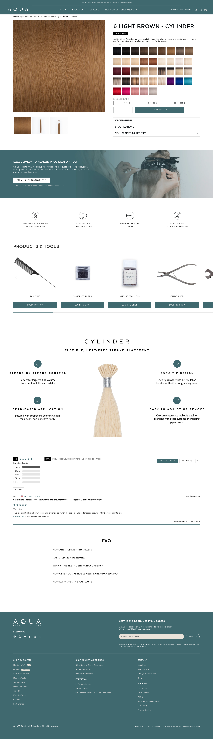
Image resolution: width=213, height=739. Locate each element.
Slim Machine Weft (21, 674)
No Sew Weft (19, 665)
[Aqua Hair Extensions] (18, 9)
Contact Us (142, 689)
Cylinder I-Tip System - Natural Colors (37, 17)
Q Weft (16, 669)
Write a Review (167, 461)
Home (16, 17)
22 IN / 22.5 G (179, 103)
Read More (117, 44)
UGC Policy (142, 706)
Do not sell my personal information (186, 726)
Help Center (143, 693)
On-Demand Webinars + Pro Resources (93, 693)
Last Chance (18, 704)
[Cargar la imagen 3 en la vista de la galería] (59, 125)
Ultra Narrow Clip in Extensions (89, 665)
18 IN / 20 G (152, 103)
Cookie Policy (167, 726)
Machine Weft (19, 678)
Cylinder (17, 700)
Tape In (16, 691)
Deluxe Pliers (177, 296)
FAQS (140, 697)
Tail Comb (35, 296)
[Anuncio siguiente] (206, 3)
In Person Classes (83, 684)
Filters (19, 489)
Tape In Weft (19, 682)
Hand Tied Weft (20, 687)
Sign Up (193, 636)
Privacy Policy (141, 646)
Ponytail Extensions (84, 674)
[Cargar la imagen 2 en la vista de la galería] (40, 125)
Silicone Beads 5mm (129, 296)
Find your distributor (147, 674)
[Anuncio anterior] (6, 3)
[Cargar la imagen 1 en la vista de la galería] (22, 125)
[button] (65, 9)
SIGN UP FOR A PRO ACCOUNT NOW (31, 180)
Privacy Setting (144, 710)
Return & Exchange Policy (149, 701)
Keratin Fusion (19, 695)
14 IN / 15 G (126, 103)
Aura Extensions (82, 669)
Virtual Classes (81, 689)
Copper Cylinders (82, 296)
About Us (142, 665)
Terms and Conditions (152, 726)
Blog (140, 678)
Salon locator (143, 669)
